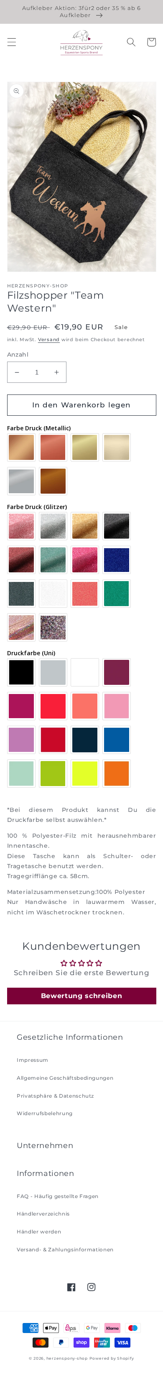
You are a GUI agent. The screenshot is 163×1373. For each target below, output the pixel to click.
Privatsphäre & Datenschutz (55, 1096)
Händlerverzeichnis (43, 1214)
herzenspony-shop (67, 1358)
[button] (11, 42)
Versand (49, 339)
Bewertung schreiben (81, 996)
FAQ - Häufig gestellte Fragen (58, 1196)
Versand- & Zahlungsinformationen (65, 1249)
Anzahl (18, 354)
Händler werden (39, 1231)
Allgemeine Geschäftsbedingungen (65, 1078)
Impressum (32, 1060)
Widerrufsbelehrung (45, 1113)
